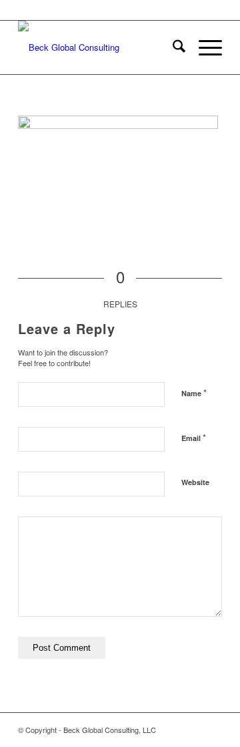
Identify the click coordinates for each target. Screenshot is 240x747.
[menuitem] (172, 47)
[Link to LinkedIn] (212, 730)
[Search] (172, 47)
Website (195, 482)
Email (193, 437)
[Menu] (203, 47)
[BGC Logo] (99, 47)
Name (194, 392)
